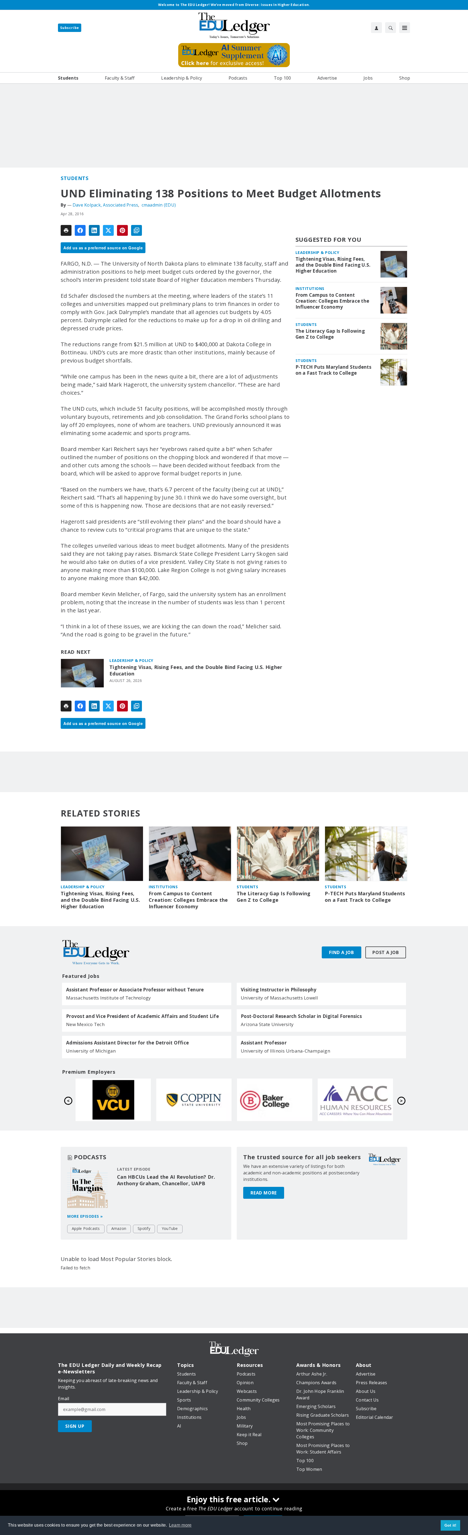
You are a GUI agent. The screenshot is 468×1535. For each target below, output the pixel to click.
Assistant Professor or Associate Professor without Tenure (135, 990)
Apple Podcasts (86, 1228)
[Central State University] (194, 1100)
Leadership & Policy (131, 660)
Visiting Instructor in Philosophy (278, 990)
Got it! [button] (450, 1525)
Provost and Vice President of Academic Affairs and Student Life (142, 1016)
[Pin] (122, 230)
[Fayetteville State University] (113, 1100)
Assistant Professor (264, 1043)
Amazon (118, 1228)
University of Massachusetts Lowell (279, 998)
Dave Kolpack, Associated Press (105, 205)
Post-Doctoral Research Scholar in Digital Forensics (301, 1016)
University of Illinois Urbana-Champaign (285, 1051)
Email (63, 1398)
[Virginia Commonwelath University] (274, 1100)
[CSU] (355, 1100)
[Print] (66, 230)
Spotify (144, 1228)
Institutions (309, 288)
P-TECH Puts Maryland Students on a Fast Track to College (333, 370)
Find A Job (341, 952)
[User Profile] (376, 27)
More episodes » (85, 1216)
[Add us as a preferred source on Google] (136, 230)
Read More (264, 1193)
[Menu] (404, 27)
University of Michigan (91, 1051)
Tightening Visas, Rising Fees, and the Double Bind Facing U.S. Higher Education (195, 670)
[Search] (390, 27)
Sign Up (74, 1426)
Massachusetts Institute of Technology (108, 998)
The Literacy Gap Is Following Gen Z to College (330, 334)
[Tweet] (108, 230)
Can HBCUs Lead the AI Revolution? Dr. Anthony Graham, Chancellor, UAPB (166, 1180)
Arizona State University (267, 1024)
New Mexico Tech (85, 1024)
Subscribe (69, 27)
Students (74, 178)
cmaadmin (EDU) (159, 205)
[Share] (80, 230)
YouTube (170, 1228)
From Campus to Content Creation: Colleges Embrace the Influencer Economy (332, 301)
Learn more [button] (180, 1525)
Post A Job (385, 952)
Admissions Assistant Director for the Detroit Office (127, 1043)
